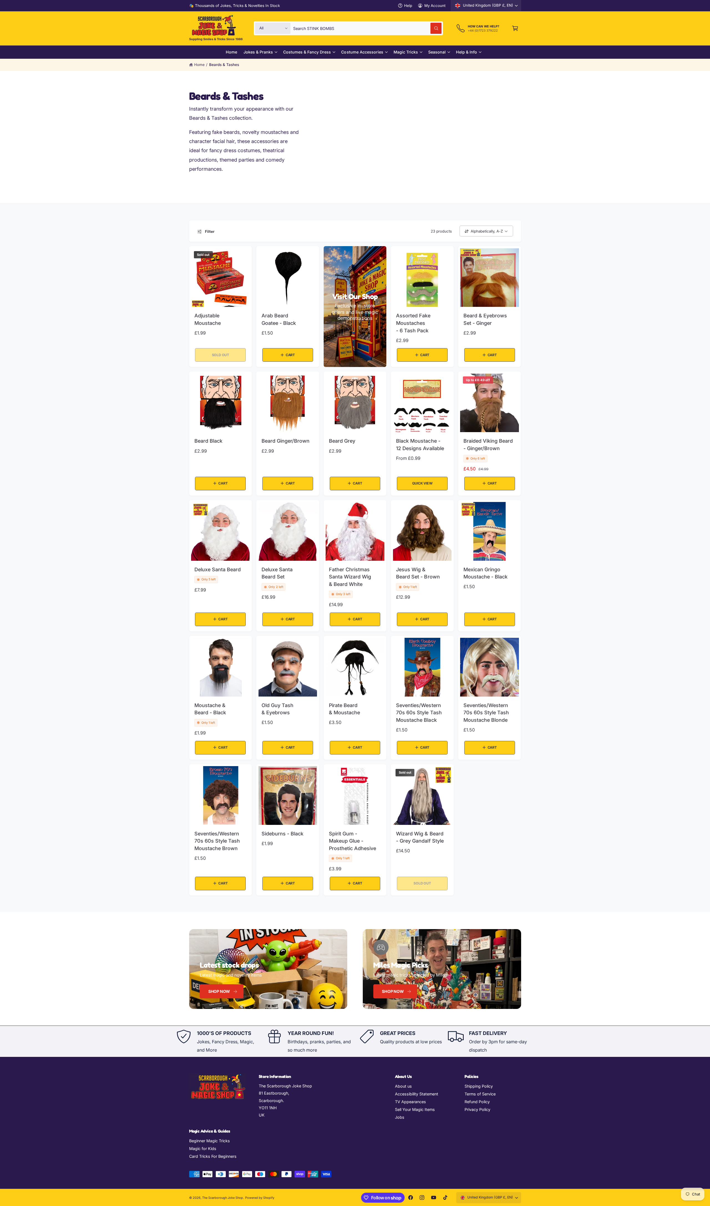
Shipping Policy (479, 1086)
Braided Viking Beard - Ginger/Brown (488, 444)
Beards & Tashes (224, 64)
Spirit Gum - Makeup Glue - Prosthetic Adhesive (352, 841)
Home (199, 64)
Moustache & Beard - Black (210, 709)
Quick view (422, 483)
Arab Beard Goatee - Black (279, 319)
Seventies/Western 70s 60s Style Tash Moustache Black (419, 712)
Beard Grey (342, 441)
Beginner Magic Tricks (209, 1140)
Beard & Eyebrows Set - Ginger (485, 319)
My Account (434, 5)
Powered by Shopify (259, 1198)
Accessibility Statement (416, 1094)
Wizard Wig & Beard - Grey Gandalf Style (419, 837)
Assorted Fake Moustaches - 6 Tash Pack (413, 323)
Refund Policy (477, 1101)
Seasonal (437, 52)
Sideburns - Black (282, 834)
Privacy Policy (477, 1109)
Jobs (399, 1117)
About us (403, 1086)
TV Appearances (410, 1101)
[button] (515, 28)
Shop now (219, 991)
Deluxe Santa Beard (217, 569)
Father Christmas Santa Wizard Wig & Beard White (350, 577)
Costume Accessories (362, 52)
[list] (355, 1041)
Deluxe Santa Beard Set (277, 573)
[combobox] (367, 28)
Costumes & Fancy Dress (307, 52)
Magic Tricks (406, 52)
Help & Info (466, 52)
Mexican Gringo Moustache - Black (485, 573)
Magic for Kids (202, 1148)
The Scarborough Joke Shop (222, 1198)
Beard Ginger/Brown (286, 441)
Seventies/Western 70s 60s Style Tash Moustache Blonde (486, 712)
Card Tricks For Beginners (213, 1156)
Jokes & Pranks (258, 52)
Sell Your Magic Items (415, 1109)
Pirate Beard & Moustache (344, 709)
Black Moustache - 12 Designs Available (420, 444)
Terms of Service (480, 1094)
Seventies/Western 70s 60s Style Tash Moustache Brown (217, 841)
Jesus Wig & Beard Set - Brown (418, 573)
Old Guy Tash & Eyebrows (277, 709)
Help (408, 5)
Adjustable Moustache (207, 319)
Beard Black (208, 441)
